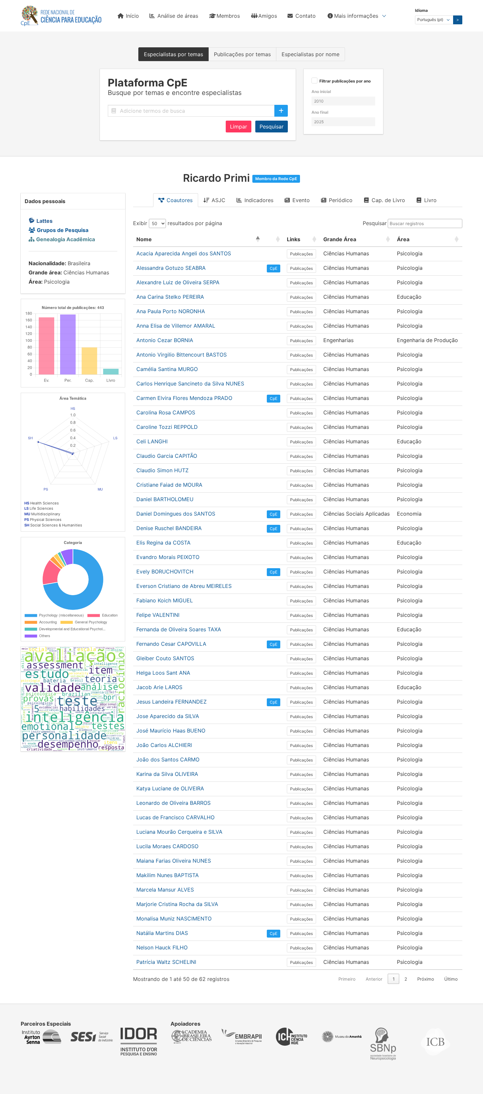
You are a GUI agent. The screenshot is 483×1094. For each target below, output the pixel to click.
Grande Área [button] (339, 239)
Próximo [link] (425, 979)
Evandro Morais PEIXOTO (167, 557)
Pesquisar (272, 126)
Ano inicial (321, 91)
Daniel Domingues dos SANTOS (175, 513)
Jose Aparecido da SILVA (167, 716)
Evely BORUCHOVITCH (165, 571)
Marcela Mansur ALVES (165, 889)
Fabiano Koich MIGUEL (164, 600)
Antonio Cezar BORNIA (164, 340)
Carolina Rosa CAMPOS (165, 412)
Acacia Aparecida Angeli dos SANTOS (183, 253)
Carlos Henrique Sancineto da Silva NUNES (190, 383)
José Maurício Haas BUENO (170, 730)
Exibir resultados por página (177, 223)
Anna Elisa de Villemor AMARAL (175, 325)
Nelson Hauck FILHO (162, 947)
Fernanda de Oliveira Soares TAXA (178, 629)
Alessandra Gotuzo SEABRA (171, 268)
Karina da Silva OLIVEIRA (167, 774)
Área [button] (403, 239)
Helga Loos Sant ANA (163, 672)
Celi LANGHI (152, 441)
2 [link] (405, 979)
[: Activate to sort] (274, 239)
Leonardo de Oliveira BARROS (173, 803)
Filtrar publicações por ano (345, 81)
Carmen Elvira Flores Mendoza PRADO (184, 398)
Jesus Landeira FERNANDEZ (171, 701)
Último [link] (451, 979)
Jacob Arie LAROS (159, 687)
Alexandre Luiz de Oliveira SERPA (177, 282)
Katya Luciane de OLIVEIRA (170, 788)
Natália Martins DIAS (162, 933)
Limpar (238, 126)
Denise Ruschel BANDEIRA (169, 528)
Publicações (301, 253)
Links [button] (293, 239)
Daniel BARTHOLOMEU (165, 499)
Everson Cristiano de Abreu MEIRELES (184, 586)
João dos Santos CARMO (167, 759)
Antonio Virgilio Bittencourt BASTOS (181, 354)
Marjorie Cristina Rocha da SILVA (177, 904)
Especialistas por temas (173, 54)
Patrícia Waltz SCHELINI (166, 962)
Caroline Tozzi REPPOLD (167, 427)
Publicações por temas (242, 54)
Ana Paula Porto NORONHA (170, 311)
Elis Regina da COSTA (163, 542)
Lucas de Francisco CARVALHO (175, 817)
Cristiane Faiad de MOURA (169, 484)
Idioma (421, 10)
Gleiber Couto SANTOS (165, 658)
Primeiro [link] (347, 979)
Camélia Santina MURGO (167, 369)
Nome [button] (144, 239)
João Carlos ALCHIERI (164, 745)
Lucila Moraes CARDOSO (167, 846)
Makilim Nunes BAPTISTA (167, 875)
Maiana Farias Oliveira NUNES (173, 860)
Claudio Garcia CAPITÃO (166, 456)
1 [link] (394, 979)
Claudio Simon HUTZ (162, 470)
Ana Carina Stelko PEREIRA (170, 296)
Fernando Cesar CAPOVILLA (171, 643)
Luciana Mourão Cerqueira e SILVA (179, 831)
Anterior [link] (374, 979)
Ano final (319, 112)
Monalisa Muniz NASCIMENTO (174, 918)
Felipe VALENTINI (157, 615)
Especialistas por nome (310, 54)
